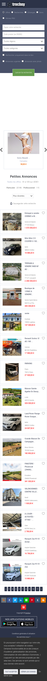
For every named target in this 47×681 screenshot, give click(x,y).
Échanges (31, 12)
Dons (41, 12)
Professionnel (29, 188)
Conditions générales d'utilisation (23, 633)
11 (37, 589)
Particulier (11, 188)
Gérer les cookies (28, 672)
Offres (8, 12)
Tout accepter (11, 672)
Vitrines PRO (10, 18)
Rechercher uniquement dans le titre (19, 55)
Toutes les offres (14, 182)
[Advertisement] (23, 102)
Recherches (18, 12)
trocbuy (27, 613)
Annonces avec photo (33, 61)
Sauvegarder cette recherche (24, 203)
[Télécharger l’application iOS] (28, 623)
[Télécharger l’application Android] (10, 623)
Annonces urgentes (13, 61)
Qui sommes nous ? (23, 637)
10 (33, 589)
